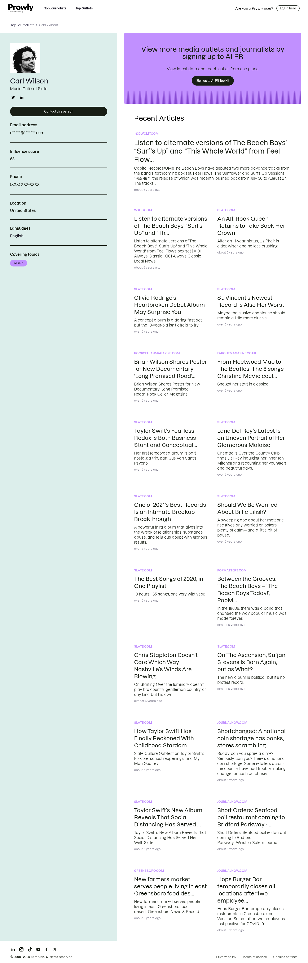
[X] (54, 949)
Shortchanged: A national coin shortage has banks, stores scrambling (251, 738)
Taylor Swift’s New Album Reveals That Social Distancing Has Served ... (168, 817)
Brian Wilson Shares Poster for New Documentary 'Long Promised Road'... (170, 369)
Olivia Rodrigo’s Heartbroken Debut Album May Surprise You (169, 305)
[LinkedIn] (13, 949)
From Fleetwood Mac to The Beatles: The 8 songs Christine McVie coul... (250, 369)
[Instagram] (21, 949)
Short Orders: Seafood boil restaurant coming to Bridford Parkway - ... (251, 817)
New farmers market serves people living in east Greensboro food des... (170, 886)
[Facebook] (46, 949)
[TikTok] (29, 949)
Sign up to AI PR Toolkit (212, 80)
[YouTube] (38, 949)
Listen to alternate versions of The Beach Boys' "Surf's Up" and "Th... (170, 226)
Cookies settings (285, 956)
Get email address (62, 133)
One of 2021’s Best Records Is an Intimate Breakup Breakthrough (170, 512)
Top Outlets (84, 8)
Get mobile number (58, 184)
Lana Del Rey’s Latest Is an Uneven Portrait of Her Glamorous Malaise (251, 438)
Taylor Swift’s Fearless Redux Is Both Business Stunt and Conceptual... (165, 438)
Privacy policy (226, 956)
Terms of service (254, 956)
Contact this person (58, 111)
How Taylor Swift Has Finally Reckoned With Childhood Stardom (164, 738)
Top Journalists (55, 8)
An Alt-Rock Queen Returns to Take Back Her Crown (251, 226)
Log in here (288, 8)
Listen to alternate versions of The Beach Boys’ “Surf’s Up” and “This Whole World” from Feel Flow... (210, 151)
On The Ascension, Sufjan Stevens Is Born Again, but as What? (251, 662)
